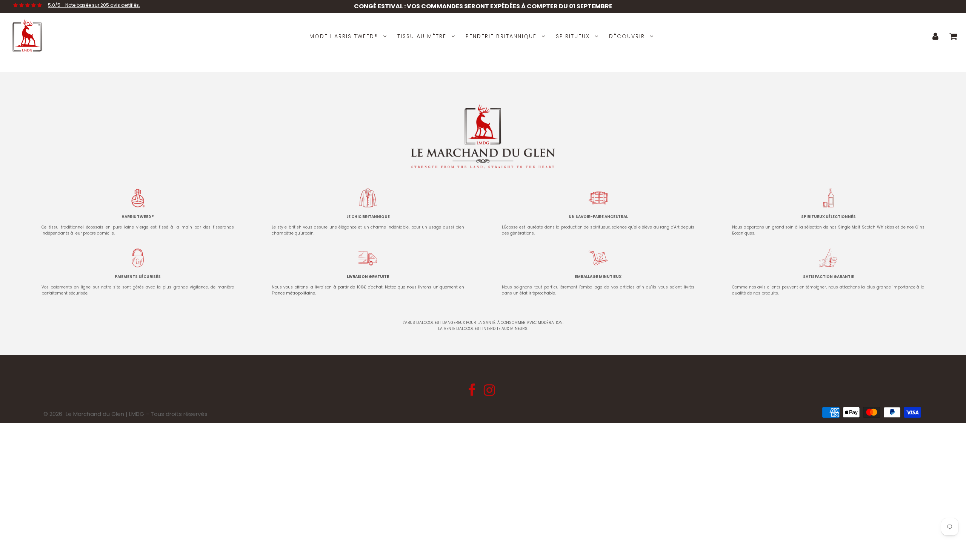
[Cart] (953, 36)
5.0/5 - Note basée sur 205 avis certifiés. (94, 5)
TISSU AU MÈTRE (421, 36)
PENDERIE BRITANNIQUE (501, 36)
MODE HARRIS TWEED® (343, 36)
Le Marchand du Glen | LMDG (105, 414)
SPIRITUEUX (573, 36)
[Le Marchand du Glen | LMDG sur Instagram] (489, 393)
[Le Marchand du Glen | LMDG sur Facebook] (472, 393)
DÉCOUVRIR (627, 36)
